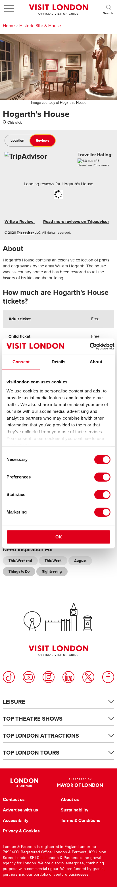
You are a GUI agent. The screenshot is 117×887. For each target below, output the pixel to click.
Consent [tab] (21, 361)
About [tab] (96, 361)
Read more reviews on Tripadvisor (76, 221)
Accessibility (15, 820)
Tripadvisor (25, 232)
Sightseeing (52, 571)
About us (70, 799)
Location (17, 140)
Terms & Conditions (80, 820)
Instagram (49, 677)
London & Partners (24, 782)
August (80, 560)
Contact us (14, 799)
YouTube (29, 677)
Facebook (108, 677)
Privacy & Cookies (21, 831)
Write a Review (20, 221)
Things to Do (19, 571)
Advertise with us (20, 810)
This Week (53, 560)
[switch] (102, 477)
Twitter (88, 677)
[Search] (108, 8)
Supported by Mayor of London (80, 782)
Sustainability (74, 810)
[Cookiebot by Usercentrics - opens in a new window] (89, 346)
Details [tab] (59, 361)
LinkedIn (68, 677)
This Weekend (20, 560)
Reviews (42, 140)
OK (58, 536)
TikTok (9, 677)
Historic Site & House (40, 26)
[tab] (17, 140)
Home (9, 26)
